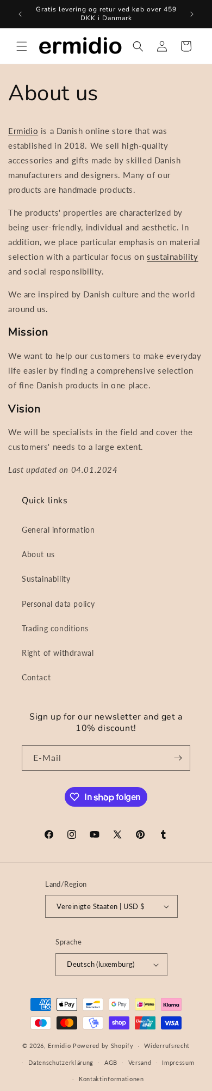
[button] (22, 46)
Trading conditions (55, 628)
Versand (140, 1062)
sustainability (172, 256)
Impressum (178, 1062)
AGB (110, 1062)
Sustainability (46, 578)
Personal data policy (58, 603)
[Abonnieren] (178, 758)
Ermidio (23, 131)
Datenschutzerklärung (60, 1062)
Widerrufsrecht (167, 1045)
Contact (36, 677)
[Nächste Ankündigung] (192, 14)
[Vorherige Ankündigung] (20, 14)
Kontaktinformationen (111, 1078)
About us (38, 554)
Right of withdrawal (57, 652)
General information (58, 529)
